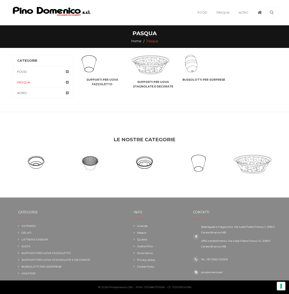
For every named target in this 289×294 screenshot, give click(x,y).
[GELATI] (36, 163)
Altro (22, 93)
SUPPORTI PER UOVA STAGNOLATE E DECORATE (55, 259)
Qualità (142, 239)
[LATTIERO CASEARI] (90, 163)
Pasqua (23, 82)
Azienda (142, 226)
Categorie (27, 61)
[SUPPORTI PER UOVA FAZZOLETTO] (102, 64)
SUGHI (25, 246)
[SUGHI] (144, 163)
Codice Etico (145, 246)
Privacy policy (146, 259)
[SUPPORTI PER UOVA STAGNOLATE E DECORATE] (153, 65)
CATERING (28, 226)
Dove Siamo (145, 253)
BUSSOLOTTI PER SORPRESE (203, 79)
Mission (142, 232)
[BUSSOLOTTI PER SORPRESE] (204, 64)
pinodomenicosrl (212, 272)
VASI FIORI (28, 273)
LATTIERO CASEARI (34, 239)
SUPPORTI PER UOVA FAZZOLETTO (46, 253)
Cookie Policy (145, 266)
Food (22, 71)
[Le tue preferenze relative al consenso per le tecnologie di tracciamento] (281, 286)
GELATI (26, 232)
